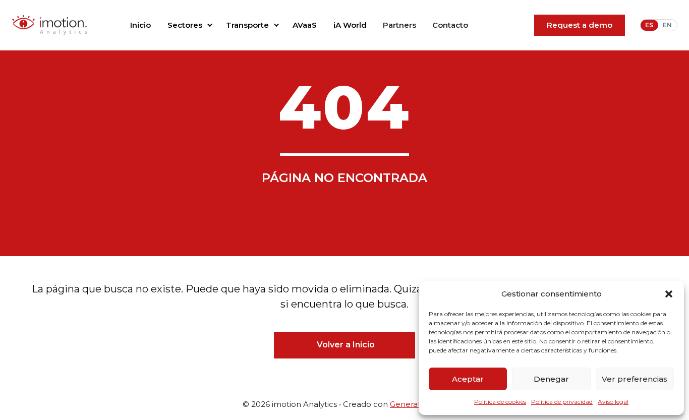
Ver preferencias (634, 379)
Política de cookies (500, 401)
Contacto (450, 25)
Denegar (551, 379)
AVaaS (305, 25)
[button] (669, 294)
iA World (350, 25)
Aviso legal (613, 401)
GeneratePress (418, 404)
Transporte (247, 25)
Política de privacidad (562, 401)
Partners (399, 25)
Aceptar (468, 379)
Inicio (140, 25)
